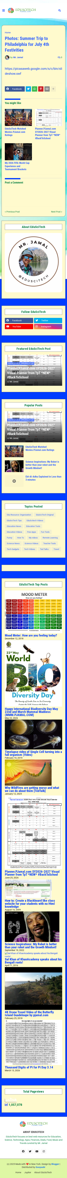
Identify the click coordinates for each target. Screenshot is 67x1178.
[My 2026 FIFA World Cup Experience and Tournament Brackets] (18, 151)
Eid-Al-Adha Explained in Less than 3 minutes (43, 478)
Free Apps (31, 532)
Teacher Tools (49, 543)
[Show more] (53, 89)
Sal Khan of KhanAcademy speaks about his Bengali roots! (33, 960)
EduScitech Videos (35, 520)
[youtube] (37, 1151)
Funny (9, 538)
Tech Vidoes (29, 549)
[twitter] (30, 1151)
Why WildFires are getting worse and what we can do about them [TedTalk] (32, 789)
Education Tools (33, 526)
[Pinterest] (40, 89)
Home (8, 32)
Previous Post (13, 211)
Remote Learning (50, 538)
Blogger (55, 1164)
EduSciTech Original (45, 515)
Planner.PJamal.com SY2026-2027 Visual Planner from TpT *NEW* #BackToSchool (47, 133)
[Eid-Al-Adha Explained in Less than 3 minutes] (14, 481)
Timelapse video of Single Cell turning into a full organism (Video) (33, 753)
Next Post (56, 211)
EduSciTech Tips (14, 520)
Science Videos (31, 543)
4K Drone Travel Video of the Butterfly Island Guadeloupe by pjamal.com (29, 1013)
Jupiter (27, 1172)
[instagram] (43, 1151)
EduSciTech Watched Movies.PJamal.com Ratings (15, 132)
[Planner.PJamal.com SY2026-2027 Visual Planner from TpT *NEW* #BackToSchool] (48, 117)
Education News (14, 526)
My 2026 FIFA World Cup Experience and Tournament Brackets (17, 166)
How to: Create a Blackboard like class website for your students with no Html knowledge (30, 903)
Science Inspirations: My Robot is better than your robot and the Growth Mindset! (42, 465)
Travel (56, 549)
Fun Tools (45, 532)
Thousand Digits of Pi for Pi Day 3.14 (29, 1067)
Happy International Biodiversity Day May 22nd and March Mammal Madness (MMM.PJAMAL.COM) (31, 712)
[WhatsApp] (34, 89)
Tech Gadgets (13, 549)
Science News (13, 543)
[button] (3, 10)
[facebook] (23, 1151)
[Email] (47, 89)
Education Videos (14, 532)
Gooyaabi (40, 1167)
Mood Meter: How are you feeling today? (31, 635)
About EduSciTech (43, 1172)
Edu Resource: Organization (19, 515)
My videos (33, 538)
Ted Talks (44, 549)
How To (20, 538)
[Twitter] (28, 89)
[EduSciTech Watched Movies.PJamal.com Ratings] (18, 117)
